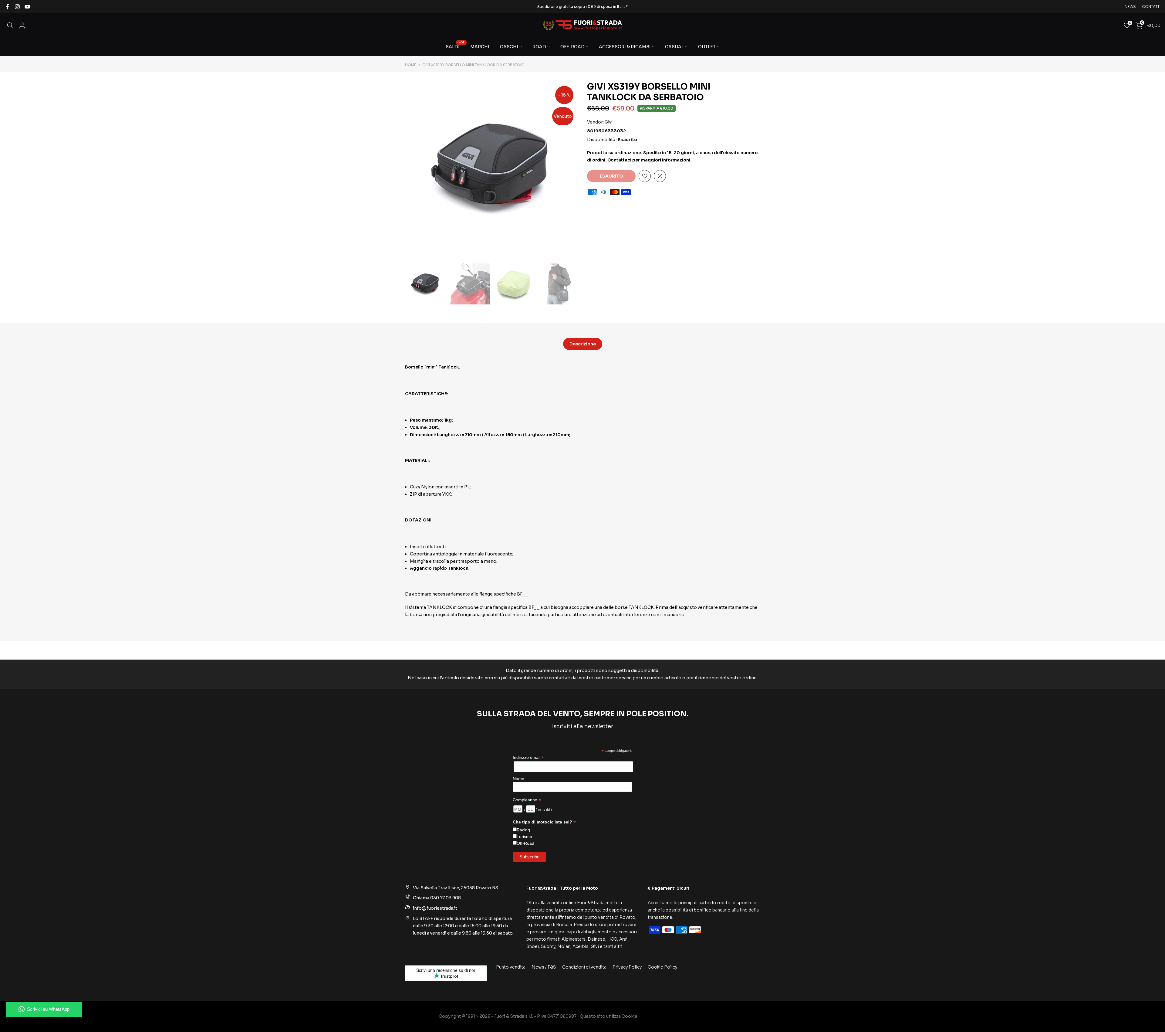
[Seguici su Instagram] (17, 6)
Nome (518, 778)
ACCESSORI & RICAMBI (625, 46)
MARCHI (479, 46)
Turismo (524, 836)
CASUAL (674, 46)
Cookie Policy (662, 967)
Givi (609, 122)
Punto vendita (510, 967)
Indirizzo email (528, 757)
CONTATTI (1151, 6)
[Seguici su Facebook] (7, 6)
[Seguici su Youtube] (27, 6)
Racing (523, 829)
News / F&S (544, 967)
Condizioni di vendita (584, 967)
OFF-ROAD (572, 46)
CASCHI (509, 46)
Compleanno (527, 800)
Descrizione (582, 344)
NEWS (1130, 6)
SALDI (455, 46)
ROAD (539, 46)
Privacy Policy (627, 967)
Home (410, 65)
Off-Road (525, 843)
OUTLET (707, 46)
